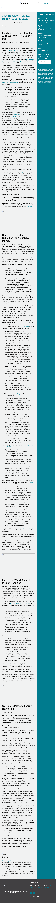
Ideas (40, 33)
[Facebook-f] (31, 893)
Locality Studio (18, 894)
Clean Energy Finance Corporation (11, 861)
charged (19, 394)
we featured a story (13, 50)
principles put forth (24, 172)
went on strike (25, 326)
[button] (49, 9)
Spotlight (42, 26)
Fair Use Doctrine (43, 69)
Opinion (41, 41)
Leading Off (42, 18)
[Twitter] (34, 893)
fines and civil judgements (26, 528)
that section (14, 116)
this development (13, 266)
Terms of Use (32, 896)
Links (40, 48)
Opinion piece (17, 114)
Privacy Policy (39, 896)
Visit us (30, 206)
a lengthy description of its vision (19, 603)
